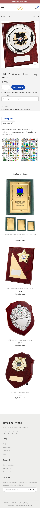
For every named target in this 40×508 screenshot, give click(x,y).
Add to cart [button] (21, 240)
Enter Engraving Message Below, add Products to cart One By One (19, 93)
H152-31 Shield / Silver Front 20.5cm (20, 340)
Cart (4, 454)
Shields (27, 110)
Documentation (8, 465)
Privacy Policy (19, 503)
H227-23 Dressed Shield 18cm (20, 392)
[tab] (20, 118)
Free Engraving (15, 110)
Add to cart (18, 87)
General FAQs (7, 472)
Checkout (6, 451)
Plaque (22, 110)
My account (7, 447)
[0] (36, 7)
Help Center (7, 468)
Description (8, 118)
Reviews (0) (8, 123)
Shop (4, 444)
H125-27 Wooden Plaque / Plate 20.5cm (20, 288)
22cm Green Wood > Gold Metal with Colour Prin (20, 235)
